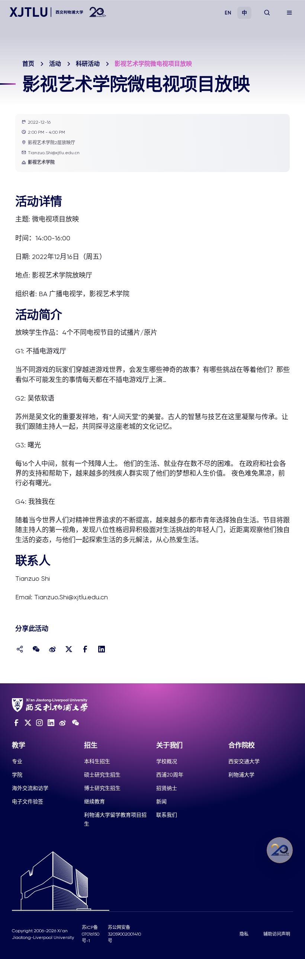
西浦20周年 (169, 775)
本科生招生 (97, 761)
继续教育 (94, 801)
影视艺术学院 (41, 162)
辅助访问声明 (276, 934)
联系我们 (166, 815)
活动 (55, 63)
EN (228, 13)
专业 (17, 761)
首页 (28, 63)
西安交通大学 (244, 761)
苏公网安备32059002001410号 (124, 934)
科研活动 (88, 63)
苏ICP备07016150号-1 (90, 934)
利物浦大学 (241, 775)
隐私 (244, 934)
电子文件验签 (27, 801)
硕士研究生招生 (102, 775)
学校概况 (166, 761)
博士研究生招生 (102, 788)
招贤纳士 (166, 788)
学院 (17, 775)
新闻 (161, 801)
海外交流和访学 (30, 788)
